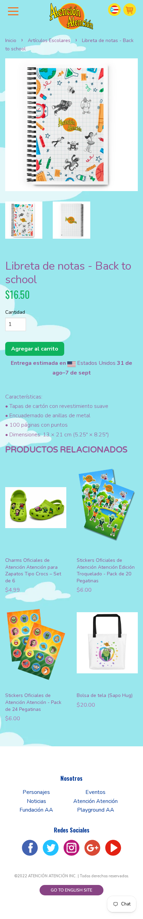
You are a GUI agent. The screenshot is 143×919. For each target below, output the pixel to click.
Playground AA (95, 810)
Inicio (10, 40)
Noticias (36, 801)
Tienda (130, 10)
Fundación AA (36, 810)
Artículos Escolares (49, 40)
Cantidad (15, 312)
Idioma (114, 10)
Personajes (36, 792)
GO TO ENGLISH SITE (71, 890)
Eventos (95, 792)
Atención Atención (95, 801)
